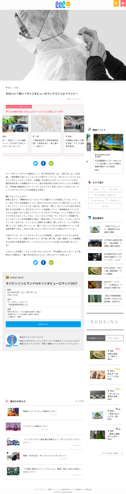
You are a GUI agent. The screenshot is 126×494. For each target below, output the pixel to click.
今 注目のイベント (95, 338)
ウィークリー (114, 338)
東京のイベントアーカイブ (31, 337)
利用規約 (78, 489)
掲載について (53, 489)
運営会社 (88, 489)
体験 (16, 88)
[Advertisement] (43, 375)
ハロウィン (114, 200)
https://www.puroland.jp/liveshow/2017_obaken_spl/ (108, 82)
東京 (9, 88)
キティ (96, 189)
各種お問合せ (66, 489)
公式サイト (43, 324)
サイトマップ (39, 489)
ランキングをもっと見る (110, 453)
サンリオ (113, 189)
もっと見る (80, 401)
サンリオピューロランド (105, 194)
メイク (105, 206)
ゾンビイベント (97, 200)
